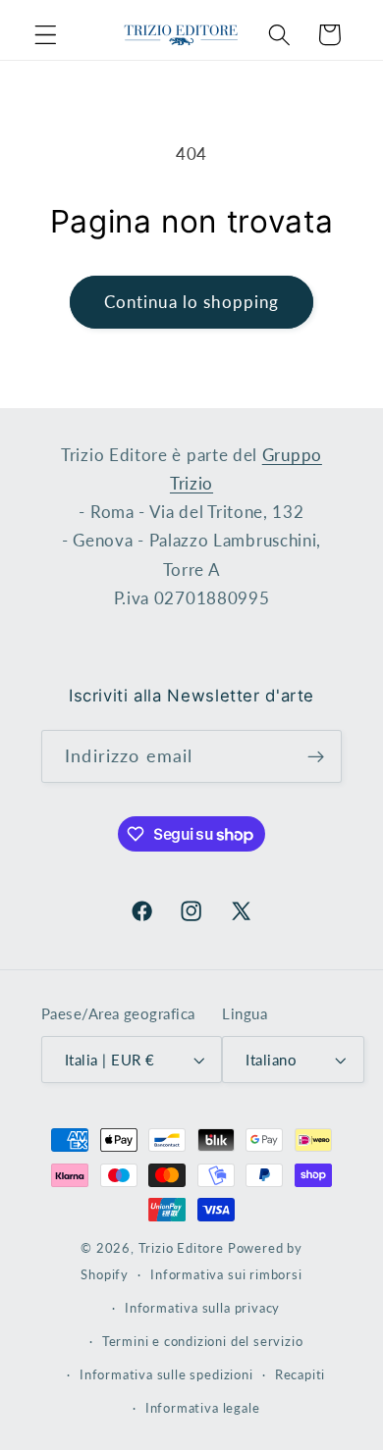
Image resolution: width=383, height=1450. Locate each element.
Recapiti (300, 1375)
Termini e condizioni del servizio (202, 1341)
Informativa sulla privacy (202, 1308)
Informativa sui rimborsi (225, 1275)
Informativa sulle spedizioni (166, 1375)
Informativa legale (202, 1408)
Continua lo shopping (192, 301)
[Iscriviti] (316, 756)
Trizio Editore (181, 1248)
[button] (46, 35)
